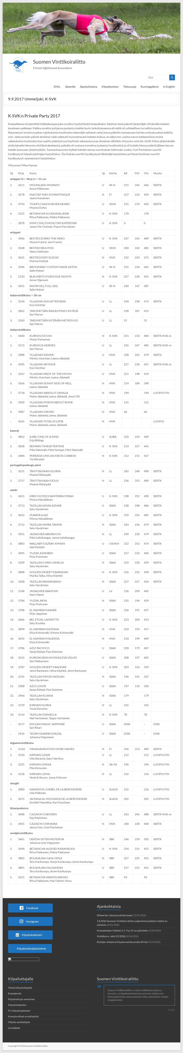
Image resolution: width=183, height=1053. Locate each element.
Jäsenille (70, 86)
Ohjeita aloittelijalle (19, 1022)
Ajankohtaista (88, 86)
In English (169, 86)
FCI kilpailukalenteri (19, 1010)
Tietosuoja (129, 86)
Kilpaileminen (110, 86)
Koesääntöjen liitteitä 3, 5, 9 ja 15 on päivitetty (122, 930)
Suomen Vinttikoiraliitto (59, 62)
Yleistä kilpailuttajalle (20, 987)
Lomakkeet (14, 1027)
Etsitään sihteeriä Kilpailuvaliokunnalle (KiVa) (122, 941)
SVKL (57, 86)
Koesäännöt (14, 993)
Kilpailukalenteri (17, 1004)
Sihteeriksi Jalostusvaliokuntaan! (115, 915)
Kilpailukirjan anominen (21, 999)
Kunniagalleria (150, 86)
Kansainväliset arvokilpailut (23, 1016)
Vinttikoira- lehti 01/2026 (111, 936)
